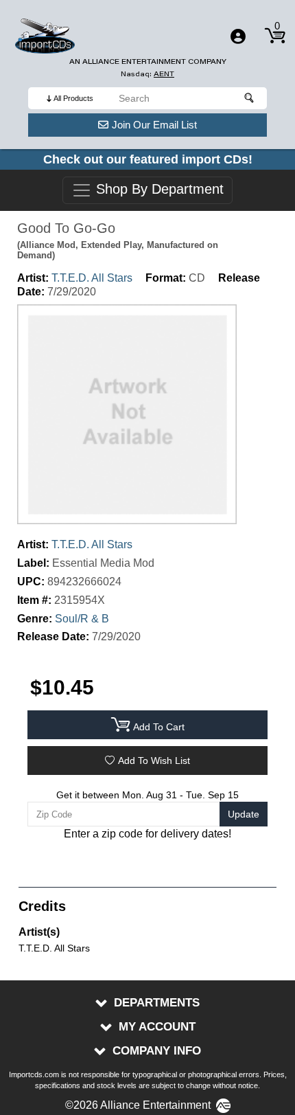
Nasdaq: (147, 73)
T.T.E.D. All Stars (91, 278)
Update (243, 814)
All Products (73, 98)
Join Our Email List (154, 125)
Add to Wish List (154, 760)
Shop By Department (158, 189)
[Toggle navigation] (238, 36)
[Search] (250, 98)
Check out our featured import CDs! (147, 159)
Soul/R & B (82, 618)
